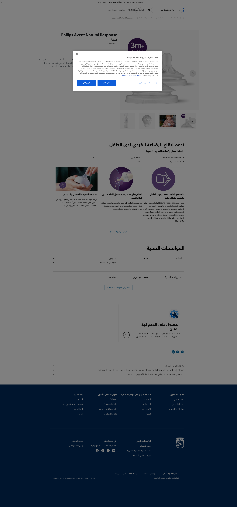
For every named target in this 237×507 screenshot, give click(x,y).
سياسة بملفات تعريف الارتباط (131, 75)
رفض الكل (106, 82)
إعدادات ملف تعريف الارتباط (146, 82)
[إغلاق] (77, 54)
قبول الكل (86, 82)
